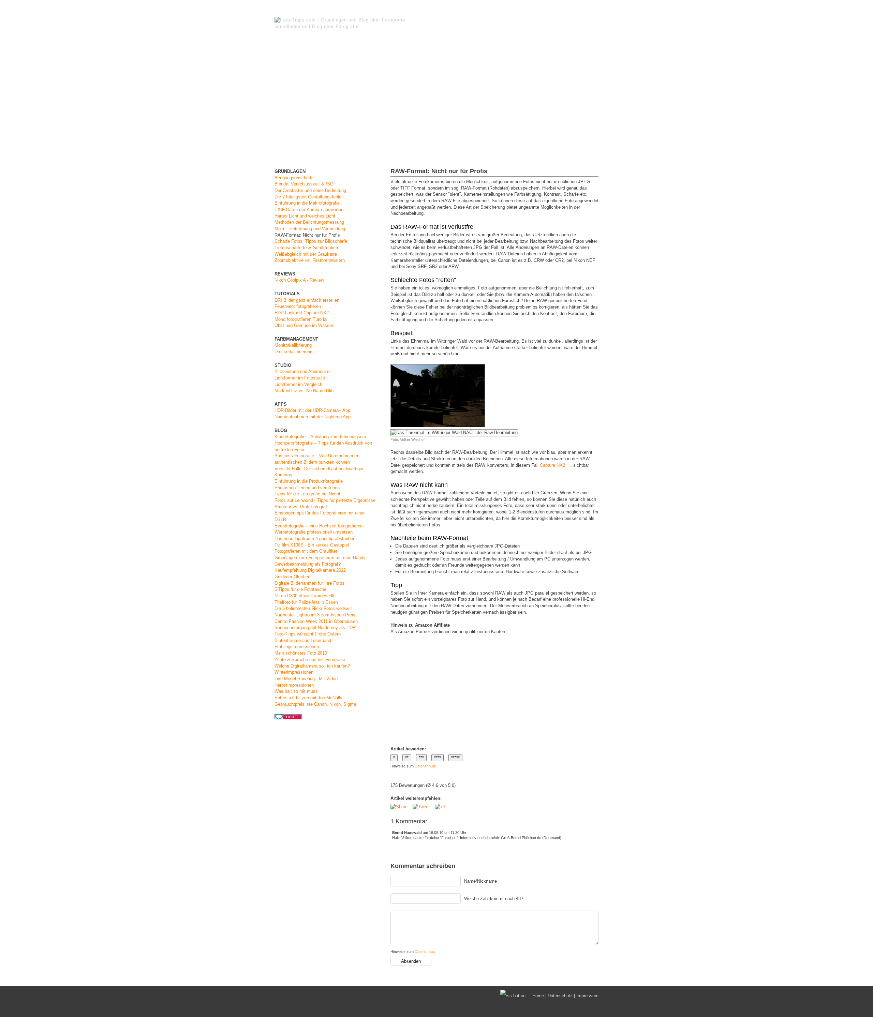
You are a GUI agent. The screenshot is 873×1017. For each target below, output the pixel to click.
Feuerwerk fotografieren (298, 306)
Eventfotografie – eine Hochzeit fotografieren (318, 525)
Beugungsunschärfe (294, 177)
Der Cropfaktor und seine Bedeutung (310, 190)
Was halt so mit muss (296, 691)
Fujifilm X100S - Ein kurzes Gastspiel (312, 545)
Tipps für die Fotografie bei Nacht (307, 493)
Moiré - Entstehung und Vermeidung (310, 228)
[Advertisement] (436, 100)
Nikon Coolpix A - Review (299, 280)
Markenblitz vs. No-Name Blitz (305, 390)
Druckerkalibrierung (293, 351)
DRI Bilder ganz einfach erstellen (307, 300)
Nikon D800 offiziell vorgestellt (305, 595)
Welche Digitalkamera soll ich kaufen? (312, 666)
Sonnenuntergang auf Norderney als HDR (315, 627)
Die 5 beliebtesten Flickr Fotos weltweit (313, 608)
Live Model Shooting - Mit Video (306, 678)
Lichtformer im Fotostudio (300, 377)
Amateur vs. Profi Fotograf (301, 506)
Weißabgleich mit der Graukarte (306, 254)
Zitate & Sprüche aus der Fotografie (310, 659)
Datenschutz (425, 766)
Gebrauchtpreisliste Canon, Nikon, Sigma (315, 704)
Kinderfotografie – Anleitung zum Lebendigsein (320, 436)
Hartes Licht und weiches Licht (305, 216)
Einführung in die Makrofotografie (307, 203)
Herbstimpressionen (294, 685)
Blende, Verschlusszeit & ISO (304, 183)
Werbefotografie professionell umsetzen (314, 532)
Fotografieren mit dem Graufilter (306, 551)
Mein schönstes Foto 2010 (301, 653)
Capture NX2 (552, 465)
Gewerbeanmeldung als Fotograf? (308, 564)
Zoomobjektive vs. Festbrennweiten (310, 260)
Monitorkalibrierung (293, 345)
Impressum (587, 995)
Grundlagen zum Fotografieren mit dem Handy (320, 557)
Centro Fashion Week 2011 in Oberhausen (316, 621)
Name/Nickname (480, 881)
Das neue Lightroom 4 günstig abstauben (315, 538)
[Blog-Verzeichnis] (288, 717)
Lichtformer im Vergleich (298, 384)
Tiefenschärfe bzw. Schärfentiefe (307, 247)
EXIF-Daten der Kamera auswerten (309, 209)
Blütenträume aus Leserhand (303, 640)
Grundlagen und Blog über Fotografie (317, 26)
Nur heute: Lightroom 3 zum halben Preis (315, 614)
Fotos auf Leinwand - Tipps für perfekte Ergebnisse (325, 500)
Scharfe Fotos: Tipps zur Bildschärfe (311, 241)
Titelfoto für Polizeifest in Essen (306, 602)
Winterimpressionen (294, 672)
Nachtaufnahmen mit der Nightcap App (313, 416)
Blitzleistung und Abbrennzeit (303, 371)
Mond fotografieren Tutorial (301, 319)
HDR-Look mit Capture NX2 (302, 312)
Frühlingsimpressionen (297, 646)
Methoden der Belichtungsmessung (309, 222)
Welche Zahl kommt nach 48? (493, 898)
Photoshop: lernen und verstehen (307, 487)
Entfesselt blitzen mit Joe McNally (308, 697)
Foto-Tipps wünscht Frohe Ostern (308, 634)
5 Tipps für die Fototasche (300, 589)
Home (538, 995)
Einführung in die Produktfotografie (309, 481)
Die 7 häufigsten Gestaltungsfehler (309, 196)
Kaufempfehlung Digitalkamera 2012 (310, 570)
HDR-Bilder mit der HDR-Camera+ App (312, 410)
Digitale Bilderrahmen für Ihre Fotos (309, 583)
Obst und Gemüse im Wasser (304, 325)
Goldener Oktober (292, 576)
